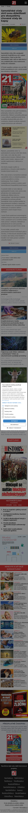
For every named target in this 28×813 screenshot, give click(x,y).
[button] (14, 402)
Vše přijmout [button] (14, 421)
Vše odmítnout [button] (14, 424)
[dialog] (14, 406)
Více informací (5, 400)
